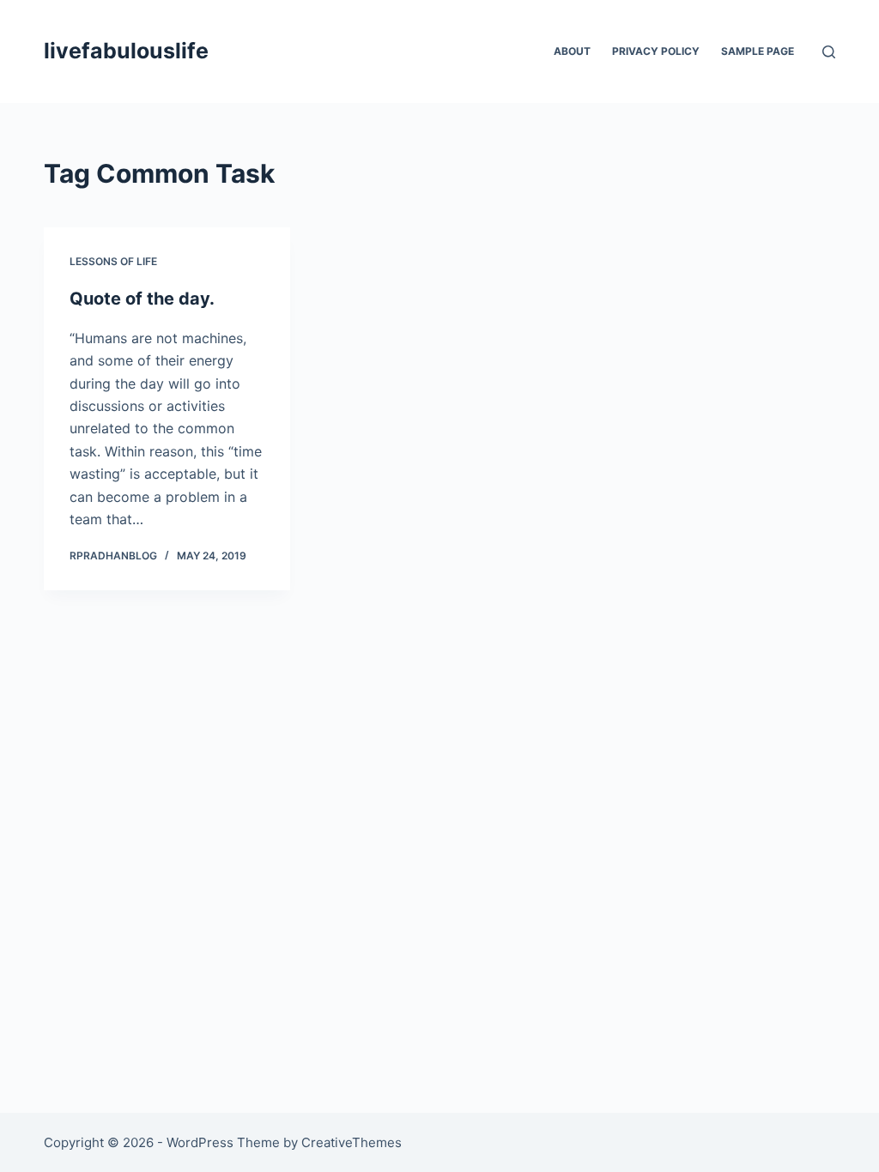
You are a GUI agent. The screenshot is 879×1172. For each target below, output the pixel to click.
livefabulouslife (126, 50)
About (572, 51)
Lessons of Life (113, 261)
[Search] (828, 51)
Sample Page (757, 51)
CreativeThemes (351, 1142)
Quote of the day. (142, 298)
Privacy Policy (656, 51)
